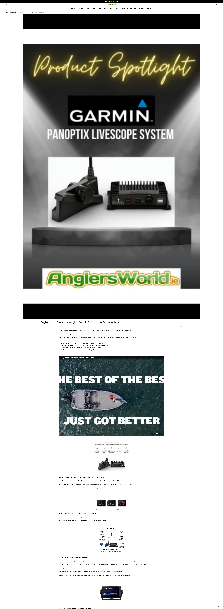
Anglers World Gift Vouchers (124, 8)
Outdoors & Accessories (144, 8)
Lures (86, 8)
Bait (100, 8)
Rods (105, 8)
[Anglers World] (111, 4)
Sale (135, 8)
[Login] (213, 4)
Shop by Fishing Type (76, 8)
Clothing (93, 8)
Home (6, 12)
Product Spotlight (12, 12)
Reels (111, 8)
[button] (6, 4)
